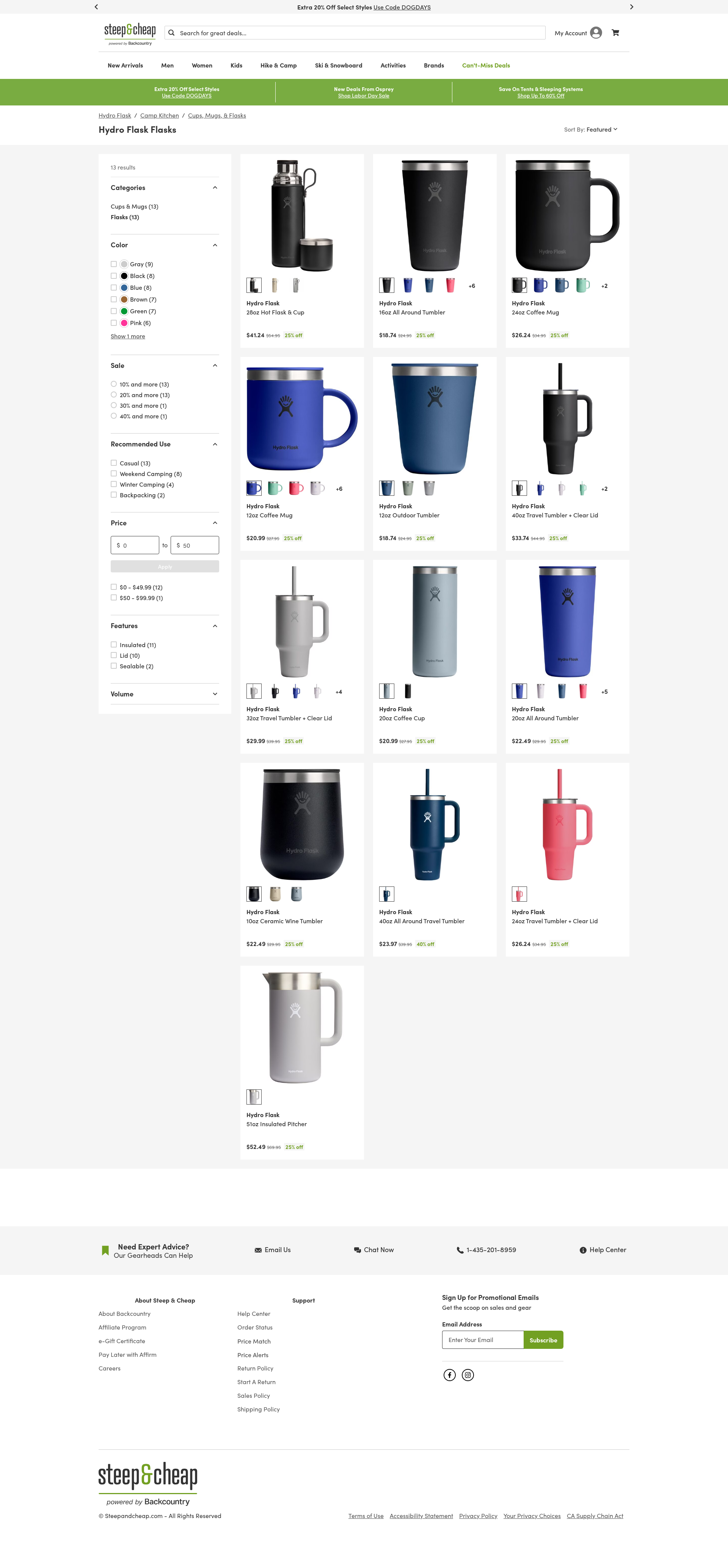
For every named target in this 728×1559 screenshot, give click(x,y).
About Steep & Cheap (165, 1300)
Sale (117, 365)
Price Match (254, 1341)
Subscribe (543, 1340)
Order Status (255, 1327)
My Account (571, 32)
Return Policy (255, 1368)
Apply (165, 566)
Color (119, 245)
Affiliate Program (122, 1327)
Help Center (253, 1313)
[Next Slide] (631, 7)
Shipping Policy (258, 1409)
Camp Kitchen (159, 115)
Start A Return (256, 1382)
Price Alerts (252, 1354)
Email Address (462, 1324)
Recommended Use (141, 444)
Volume (122, 693)
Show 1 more (128, 336)
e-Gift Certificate (122, 1341)
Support (303, 1300)
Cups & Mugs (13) (134, 206)
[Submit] (171, 33)
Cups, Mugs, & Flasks (217, 115)
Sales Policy (253, 1395)
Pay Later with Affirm (128, 1354)
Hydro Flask (115, 115)
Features (124, 625)
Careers (110, 1368)
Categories (128, 187)
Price (119, 522)
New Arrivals (125, 65)
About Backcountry (125, 1313)
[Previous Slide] (96, 7)
